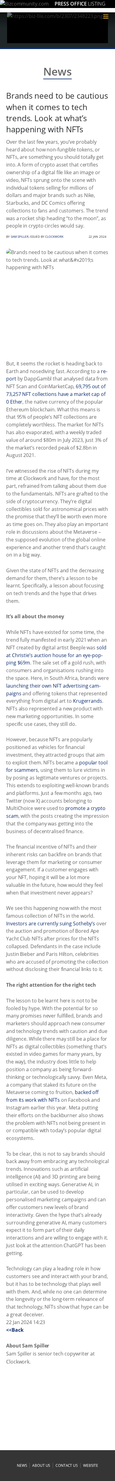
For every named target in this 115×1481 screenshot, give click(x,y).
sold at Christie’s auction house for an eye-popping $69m (56, 655)
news (22, 1465)
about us (41, 1465)
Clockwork (54, 236)
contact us (67, 1465)
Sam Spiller (20, 236)
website (90, 1465)
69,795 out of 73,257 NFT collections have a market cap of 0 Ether (55, 394)
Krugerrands (87, 700)
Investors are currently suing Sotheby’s (50, 923)
